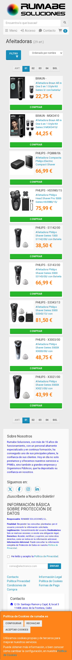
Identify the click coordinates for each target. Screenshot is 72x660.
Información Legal (50, 577)
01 (26, 68)
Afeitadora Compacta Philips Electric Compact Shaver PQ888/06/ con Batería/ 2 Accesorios (48, 164)
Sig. (55, 68)
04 (47, 68)
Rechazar (33, 623)
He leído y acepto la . (35, 556)
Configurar (13, 623)
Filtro (13, 53)
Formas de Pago (49, 585)
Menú (13, 30)
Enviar (54, 566)
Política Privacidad (18, 581)
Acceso (29, 30)
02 (33, 68)
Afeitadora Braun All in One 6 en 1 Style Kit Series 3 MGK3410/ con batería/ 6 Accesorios (49, 127)
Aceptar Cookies (16, 629)
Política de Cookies (51, 581)
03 (40, 68)
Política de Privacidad (46, 556)
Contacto (49, 30)
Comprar (36, 107)
